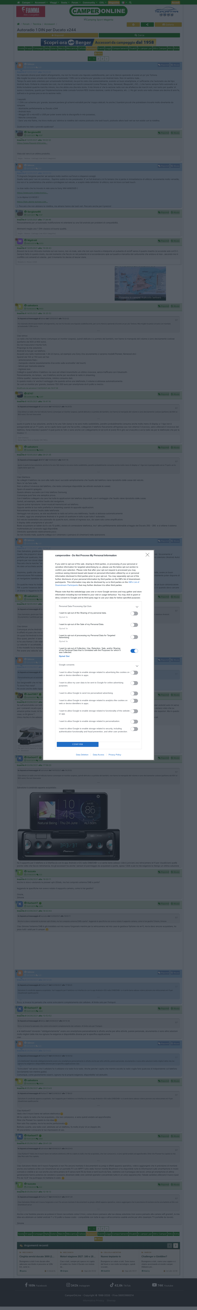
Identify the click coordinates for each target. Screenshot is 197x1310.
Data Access (98, 754)
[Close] (148, 555)
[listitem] (98, 607)
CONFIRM (77, 744)
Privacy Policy (115, 754)
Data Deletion (82, 754)
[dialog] (98, 655)
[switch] (134, 613)
